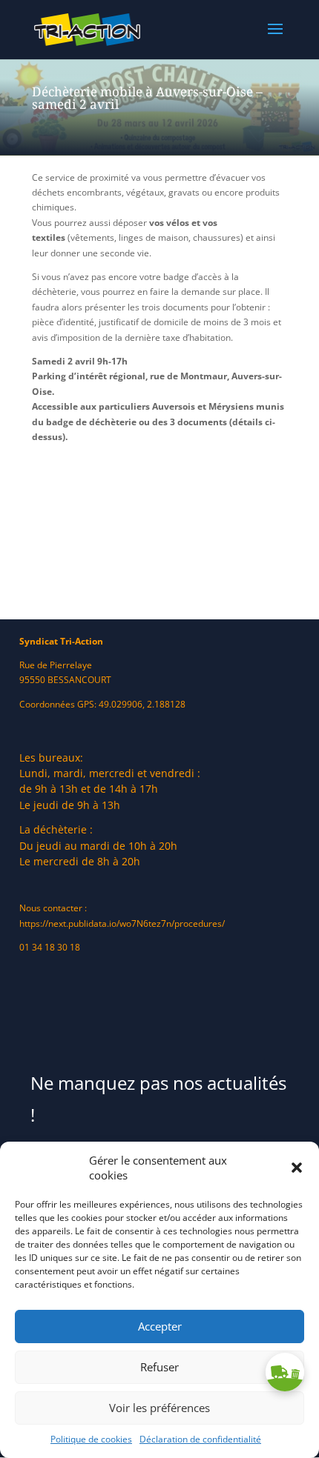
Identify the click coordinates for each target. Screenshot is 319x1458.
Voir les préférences (159, 1407)
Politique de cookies (91, 1439)
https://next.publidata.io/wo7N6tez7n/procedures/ (122, 923)
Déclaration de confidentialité (200, 1439)
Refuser (159, 1366)
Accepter (160, 1326)
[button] (296, 1167)
